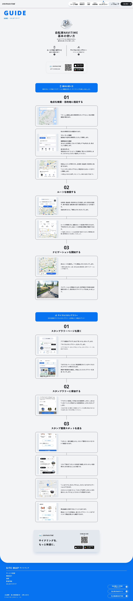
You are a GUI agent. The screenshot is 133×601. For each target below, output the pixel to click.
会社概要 (7, 595)
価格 (7, 578)
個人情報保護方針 (15, 595)
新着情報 (9, 581)
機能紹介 (9, 576)
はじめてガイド (11, 584)
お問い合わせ (25, 595)
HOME (6, 18)
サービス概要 (10, 573)
